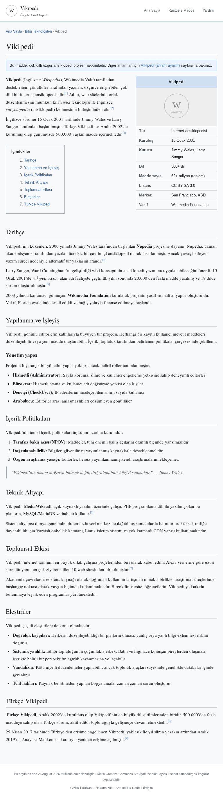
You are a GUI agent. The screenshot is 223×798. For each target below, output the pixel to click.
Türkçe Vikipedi (37, 204)
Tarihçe (30, 160)
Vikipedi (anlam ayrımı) (160, 65)
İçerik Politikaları (38, 175)
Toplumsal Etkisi (38, 189)
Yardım (208, 10)
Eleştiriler (32, 197)
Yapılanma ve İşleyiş (41, 168)
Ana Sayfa (152, 10)
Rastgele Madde (181, 10)
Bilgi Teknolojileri (38, 31)
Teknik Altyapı (36, 182)
